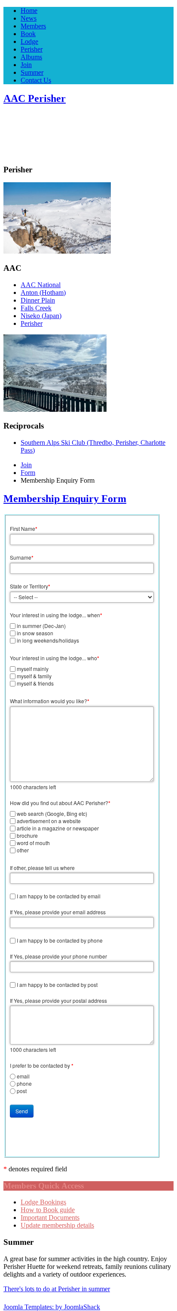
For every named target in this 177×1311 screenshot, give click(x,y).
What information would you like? (49, 701)
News (29, 18)
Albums (31, 57)
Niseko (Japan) (41, 315)
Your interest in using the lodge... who (54, 658)
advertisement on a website (49, 820)
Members (33, 26)
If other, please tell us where (42, 867)
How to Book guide (48, 1209)
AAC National (41, 284)
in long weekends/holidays (48, 640)
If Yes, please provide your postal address (58, 1000)
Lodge (29, 41)
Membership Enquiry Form (64, 498)
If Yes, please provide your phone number (58, 956)
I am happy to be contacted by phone (60, 940)
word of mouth (33, 842)
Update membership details (57, 1225)
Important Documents (50, 1217)
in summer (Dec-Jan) (41, 625)
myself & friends (35, 683)
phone (24, 1083)
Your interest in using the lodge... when (56, 615)
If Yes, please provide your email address (58, 912)
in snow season (35, 633)
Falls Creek (36, 308)
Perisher (32, 49)
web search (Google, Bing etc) (52, 813)
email (23, 1076)
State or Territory (30, 586)
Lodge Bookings (43, 1202)
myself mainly (33, 668)
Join (26, 64)
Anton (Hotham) (43, 292)
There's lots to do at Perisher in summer (56, 1289)
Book (28, 33)
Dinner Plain (38, 300)
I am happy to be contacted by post (57, 984)
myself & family (34, 676)
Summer (32, 72)
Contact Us (36, 80)
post (22, 1090)
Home (29, 10)
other (23, 850)
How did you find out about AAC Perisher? (60, 803)
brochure (27, 835)
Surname (22, 557)
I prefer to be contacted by (41, 1065)
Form (28, 472)
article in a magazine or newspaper (58, 828)
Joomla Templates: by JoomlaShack (51, 1307)
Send (21, 1111)
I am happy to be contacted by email (59, 896)
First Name (23, 529)
